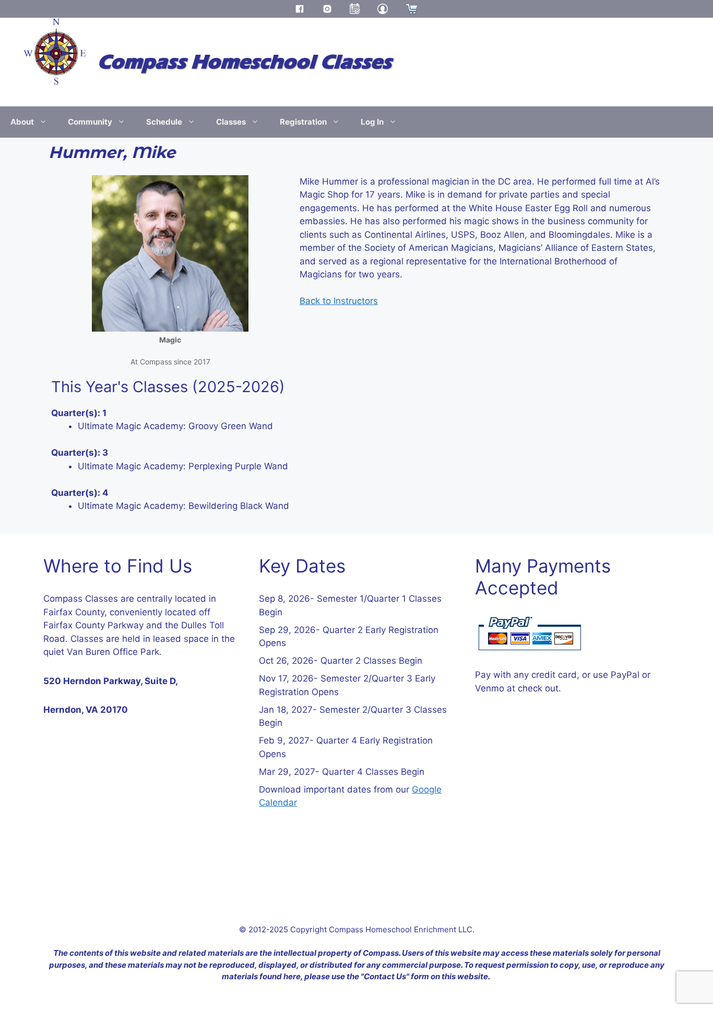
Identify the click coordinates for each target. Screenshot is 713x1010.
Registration (303, 122)
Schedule (164, 122)
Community (90, 122)
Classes (231, 122)
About (22, 122)
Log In (372, 122)
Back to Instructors (339, 301)
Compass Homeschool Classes (244, 62)
